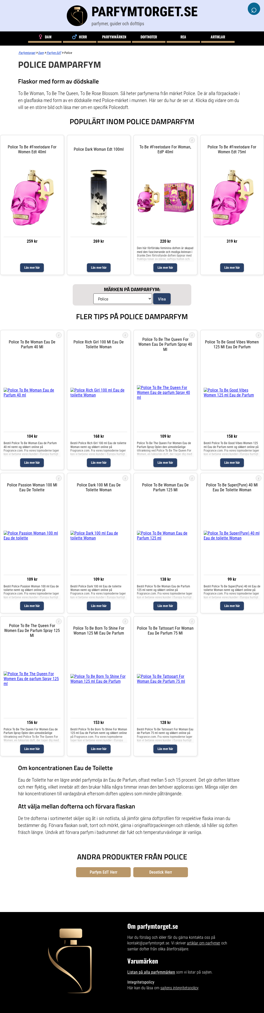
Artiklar (218, 36)
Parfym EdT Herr (103, 872)
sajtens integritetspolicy (179, 987)
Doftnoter (149, 36)
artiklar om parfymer (203, 943)
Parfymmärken (114, 36)
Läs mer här (32, 267)
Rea (183, 36)
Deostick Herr (160, 872)
